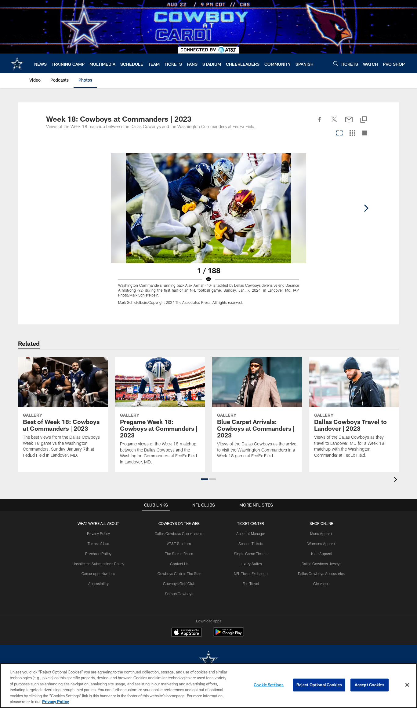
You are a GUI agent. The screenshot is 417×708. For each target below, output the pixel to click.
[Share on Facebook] (320, 123)
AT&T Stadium (179, 543)
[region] (208, 685)
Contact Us (179, 564)
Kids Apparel (321, 553)
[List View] (365, 133)
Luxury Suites (251, 564)
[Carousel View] (339, 133)
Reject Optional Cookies (319, 684)
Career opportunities (98, 573)
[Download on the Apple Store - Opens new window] (186, 633)
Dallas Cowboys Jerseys (321, 564)
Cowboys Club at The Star (179, 573)
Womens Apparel (321, 543)
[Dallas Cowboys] (208, 660)
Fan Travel (251, 583)
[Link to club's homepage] (17, 63)
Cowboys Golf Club (179, 583)
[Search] (335, 63)
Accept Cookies (369, 684)
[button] (204, 479)
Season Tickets (250, 543)
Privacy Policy (98, 533)
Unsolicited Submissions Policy (98, 564)
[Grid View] (352, 133)
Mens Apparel (321, 533)
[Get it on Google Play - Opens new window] (228, 635)
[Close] (407, 685)
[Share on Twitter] (334, 123)
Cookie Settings (269, 684)
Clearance (321, 583)
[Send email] (349, 123)
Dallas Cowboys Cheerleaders (179, 533)
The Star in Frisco (179, 553)
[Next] (366, 208)
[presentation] (396, 480)
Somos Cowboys (179, 594)
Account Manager (250, 533)
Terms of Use (98, 543)
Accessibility (98, 583)
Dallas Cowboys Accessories (321, 573)
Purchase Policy (98, 553)
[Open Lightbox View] (208, 232)
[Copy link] (363, 120)
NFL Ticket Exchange (250, 573)
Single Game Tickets (250, 553)
